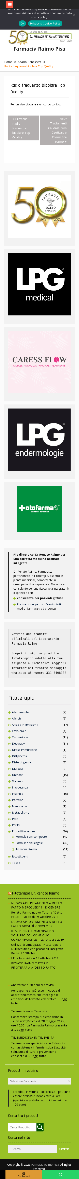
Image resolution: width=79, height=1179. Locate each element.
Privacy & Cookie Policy (45, 23)
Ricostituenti (20, 856)
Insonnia (17, 794)
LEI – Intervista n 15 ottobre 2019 (35, 958)
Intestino (17, 800)
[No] (74, 15)
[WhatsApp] (60, 1174)
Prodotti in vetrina (23, 831)
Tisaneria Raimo (26, 849)
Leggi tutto (24, 1029)
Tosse (16, 863)
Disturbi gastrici (22, 762)
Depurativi (18, 743)
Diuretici (17, 768)
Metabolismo (20, 812)
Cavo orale (19, 731)
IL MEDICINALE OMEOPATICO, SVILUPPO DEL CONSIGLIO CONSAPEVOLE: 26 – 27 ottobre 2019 (37, 935)
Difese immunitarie (24, 750)
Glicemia (17, 781)
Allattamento (20, 712)
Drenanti (17, 775)
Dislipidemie (20, 756)
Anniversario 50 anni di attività (32, 985)
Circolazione (20, 737)
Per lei (16, 825)
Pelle (15, 819)
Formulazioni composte (31, 836)
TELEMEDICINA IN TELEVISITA (32, 1037)
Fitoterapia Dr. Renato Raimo (35, 893)
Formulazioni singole (29, 843)
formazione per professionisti (39, 604)
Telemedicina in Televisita (29, 1011)
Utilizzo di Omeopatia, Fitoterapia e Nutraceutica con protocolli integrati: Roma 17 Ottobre (37, 949)
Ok (22, 23)
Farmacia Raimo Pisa (39, 48)
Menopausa (20, 806)
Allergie (16, 718)
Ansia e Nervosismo (25, 725)
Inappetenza (20, 787)
